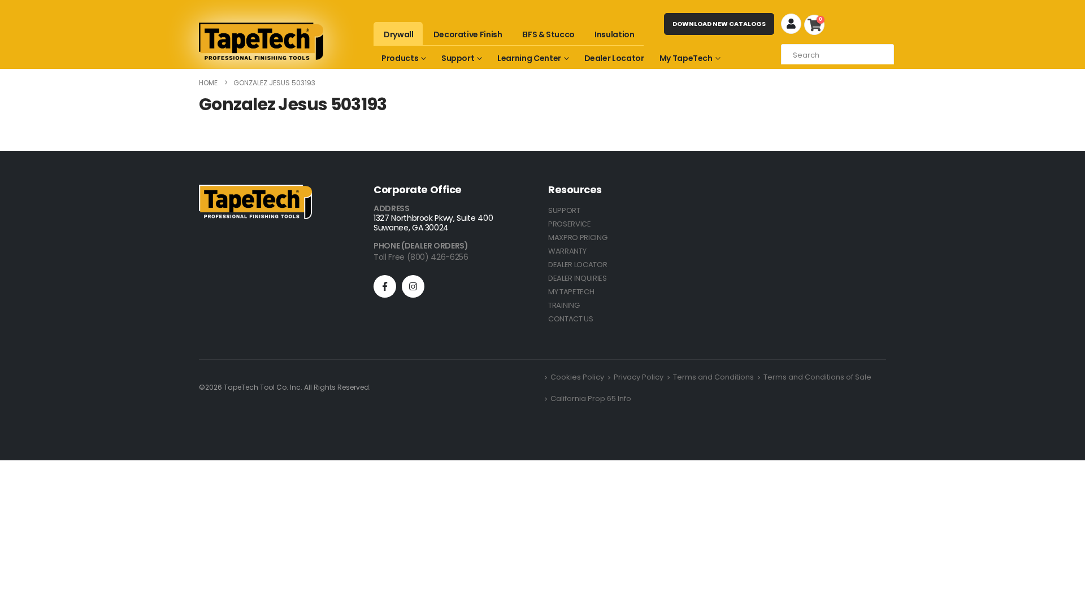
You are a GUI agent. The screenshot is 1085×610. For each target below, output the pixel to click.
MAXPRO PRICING (577, 237)
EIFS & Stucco (548, 34)
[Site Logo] (261, 41)
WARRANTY (567, 251)
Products (399, 58)
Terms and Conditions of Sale (817, 377)
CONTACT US (570, 318)
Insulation (614, 34)
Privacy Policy (638, 377)
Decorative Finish (467, 34)
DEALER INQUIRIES (577, 278)
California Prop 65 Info (590, 398)
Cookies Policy (577, 377)
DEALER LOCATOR (577, 264)
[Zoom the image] (255, 191)
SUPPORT (564, 210)
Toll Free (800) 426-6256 (421, 257)
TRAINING (563, 305)
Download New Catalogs (719, 23)
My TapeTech (686, 58)
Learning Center (529, 58)
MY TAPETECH (571, 291)
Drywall (399, 34)
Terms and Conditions (713, 377)
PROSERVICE (569, 224)
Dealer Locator (614, 58)
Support (458, 58)
